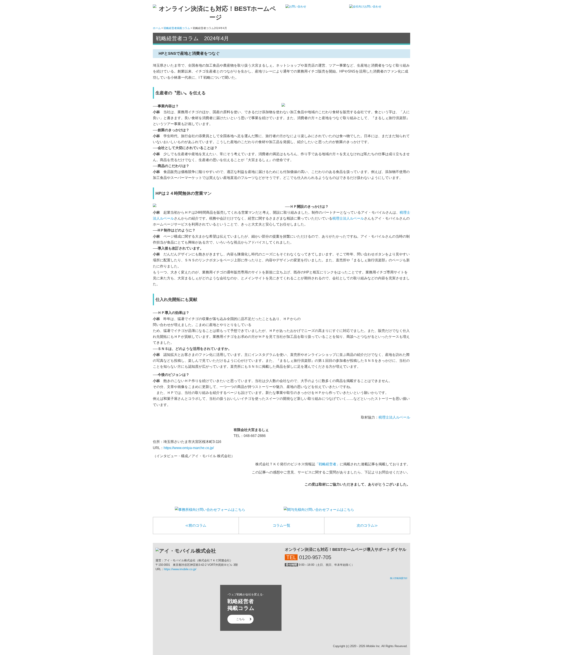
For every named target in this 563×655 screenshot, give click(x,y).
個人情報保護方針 (399, 578)
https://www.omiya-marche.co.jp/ (189, 448)
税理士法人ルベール (348, 218)
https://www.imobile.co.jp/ (180, 569)
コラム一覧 (281, 525)
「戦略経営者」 (327, 464)
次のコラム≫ (367, 525)
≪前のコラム (195, 525)
